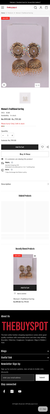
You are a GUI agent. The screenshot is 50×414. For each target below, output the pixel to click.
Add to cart (20, 147)
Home (3, 13)
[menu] (2, 7)
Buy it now (25, 154)
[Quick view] (35, 256)
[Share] (47, 147)
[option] (25, 52)
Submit (42, 377)
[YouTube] (20, 391)
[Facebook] (4, 391)
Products (10, 13)
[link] (42, 147)
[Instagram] (12, 391)
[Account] (40, 7)
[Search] (35, 7)
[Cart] (46, 7)
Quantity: (4, 131)
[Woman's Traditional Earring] (25, 269)
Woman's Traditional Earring (23, 299)
